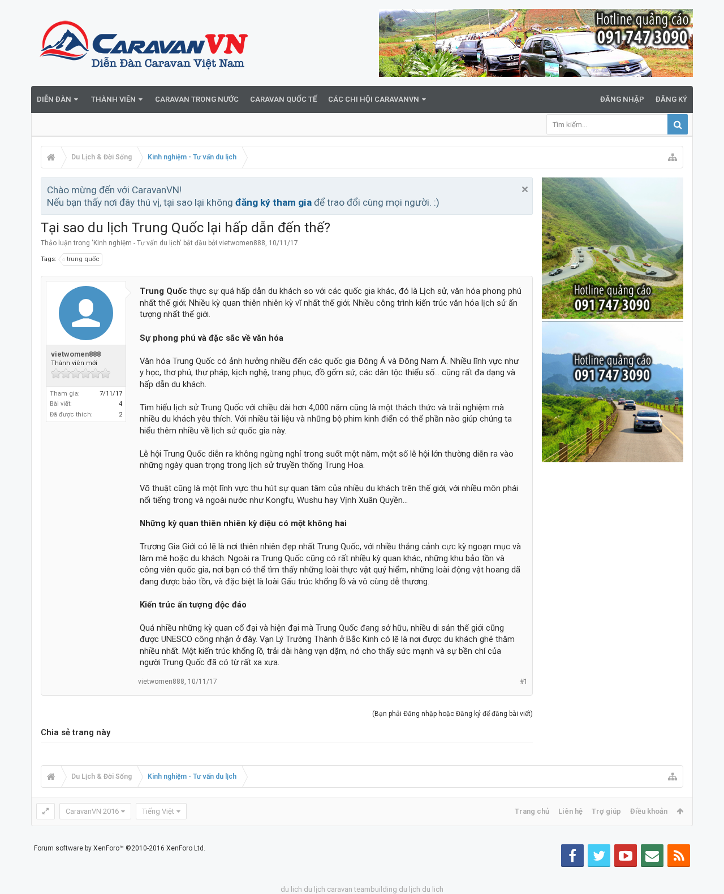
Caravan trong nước (197, 99)
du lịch (314, 889)
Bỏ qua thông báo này (524, 189)
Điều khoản (648, 811)
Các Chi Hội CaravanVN (373, 99)
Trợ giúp (606, 811)
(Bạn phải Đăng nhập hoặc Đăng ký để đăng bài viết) (452, 714)
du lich (291, 889)
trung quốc (83, 259)
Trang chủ (532, 811)
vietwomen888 (242, 243)
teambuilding (375, 889)
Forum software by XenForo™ (119, 848)
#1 (524, 681)
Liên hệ (570, 811)
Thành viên (113, 99)
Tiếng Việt (158, 811)
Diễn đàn (54, 99)
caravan (339, 889)
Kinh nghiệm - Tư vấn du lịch (136, 243)
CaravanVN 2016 (92, 811)
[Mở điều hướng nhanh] (672, 157)
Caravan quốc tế (283, 99)
